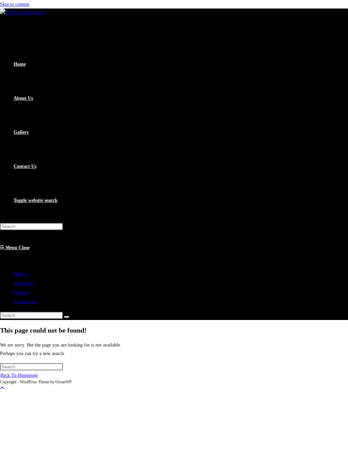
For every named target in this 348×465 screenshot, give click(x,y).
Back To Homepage (19, 375)
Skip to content (14, 4)
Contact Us (25, 301)
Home (20, 274)
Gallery (21, 292)
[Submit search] (66, 317)
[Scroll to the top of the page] (2, 388)
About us (23, 283)
